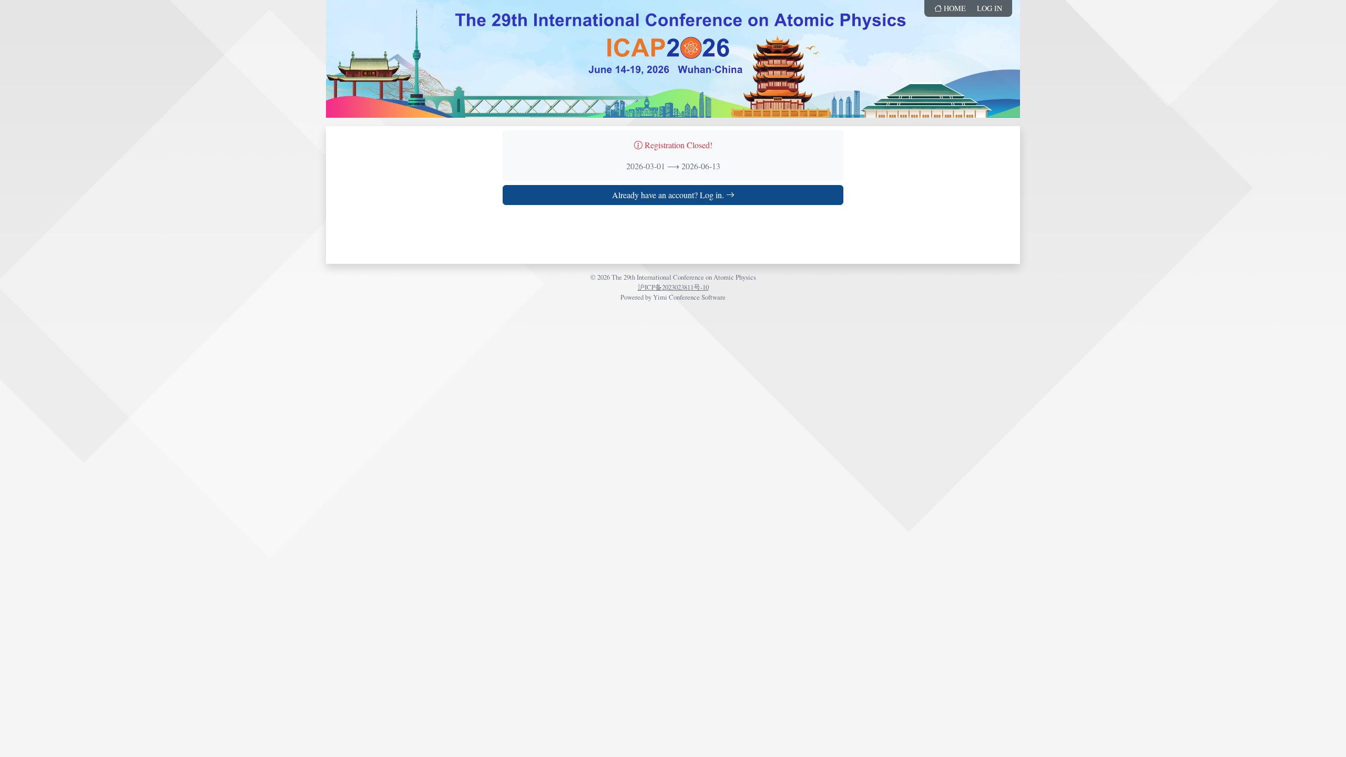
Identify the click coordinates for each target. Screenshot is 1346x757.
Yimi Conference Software (689, 297)
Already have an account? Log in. (669, 194)
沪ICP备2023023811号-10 (673, 287)
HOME (954, 8)
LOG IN (989, 8)
